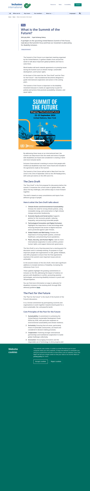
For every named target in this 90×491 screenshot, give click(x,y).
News (60, 4)
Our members (38, 13)
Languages (72, 13)
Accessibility (68, 4)
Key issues (27, 13)
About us (48, 13)
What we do (16, 13)
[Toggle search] (80, 13)
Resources (53, 4)
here (38, 287)
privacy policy (37, 356)
